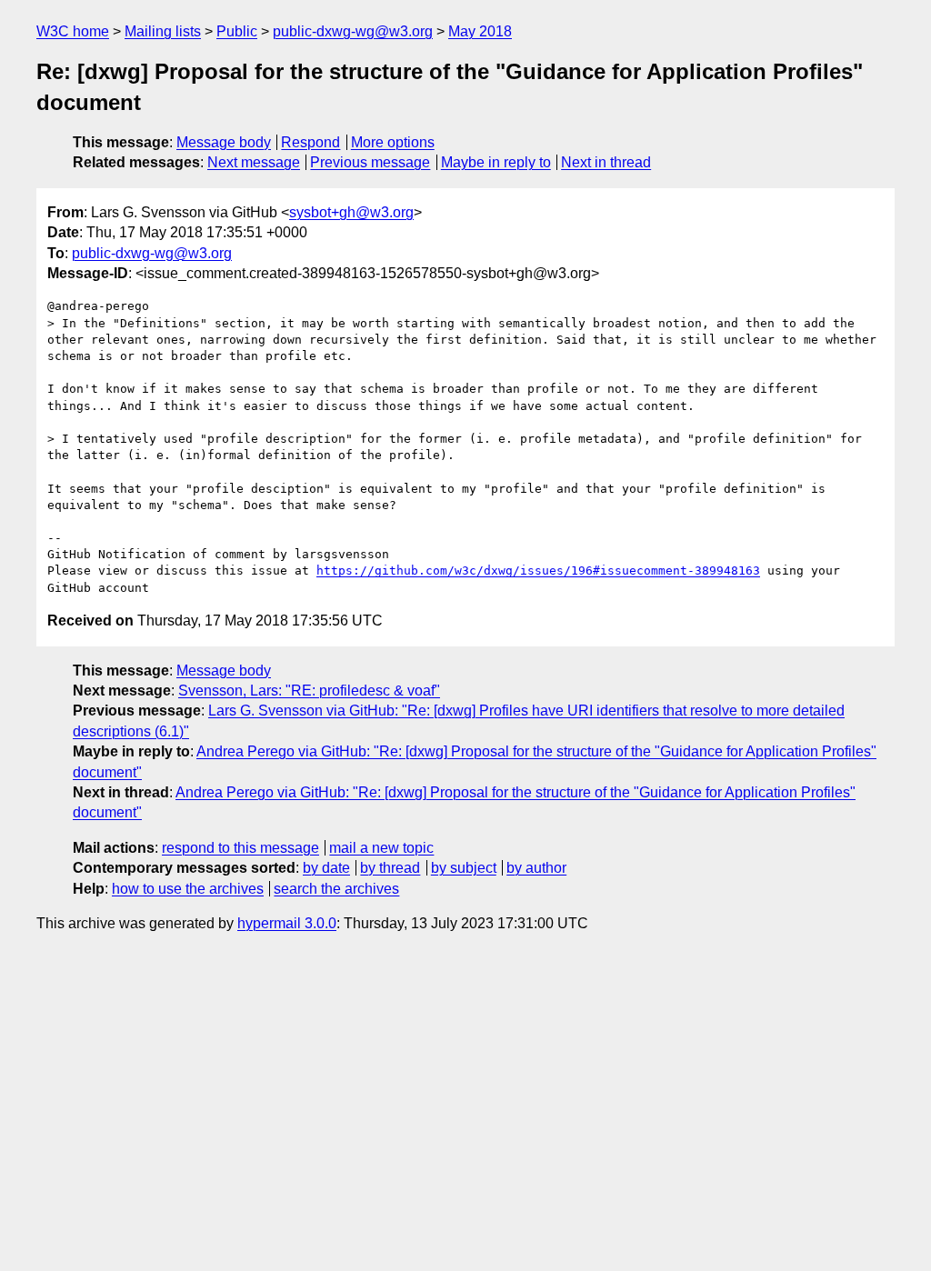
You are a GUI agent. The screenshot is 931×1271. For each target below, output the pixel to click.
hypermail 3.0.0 (286, 923)
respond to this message (240, 848)
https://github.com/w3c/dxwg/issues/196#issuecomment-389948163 (538, 570)
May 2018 (480, 31)
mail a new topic (381, 848)
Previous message (370, 162)
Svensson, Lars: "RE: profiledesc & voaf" (309, 690)
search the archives (336, 888)
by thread (390, 868)
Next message (253, 162)
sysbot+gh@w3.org (351, 212)
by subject (463, 868)
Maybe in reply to (496, 162)
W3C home (72, 31)
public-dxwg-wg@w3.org (353, 31)
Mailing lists (163, 31)
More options (393, 142)
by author (536, 868)
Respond (310, 142)
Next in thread (606, 162)
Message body (223, 142)
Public (236, 31)
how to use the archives (188, 888)
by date (326, 868)
